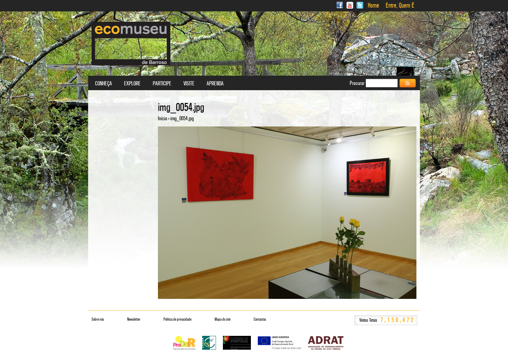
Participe (162, 83)
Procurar (358, 83)
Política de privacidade (177, 319)
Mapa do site (223, 319)
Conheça (103, 83)
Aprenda (215, 83)
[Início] (131, 43)
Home (373, 5)
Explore (132, 83)
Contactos (260, 319)
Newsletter (133, 319)
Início (162, 118)
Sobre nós (98, 319)
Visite (189, 83)
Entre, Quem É (400, 5)
